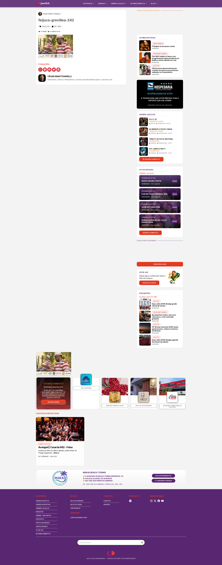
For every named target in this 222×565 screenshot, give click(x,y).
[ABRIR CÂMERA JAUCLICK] (125, 4)
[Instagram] (151, 501)
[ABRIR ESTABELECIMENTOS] (146, 4)
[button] (40, 70)
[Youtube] (162, 501)
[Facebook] (158, 501)
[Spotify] (130, 501)
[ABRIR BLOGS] (157, 4)
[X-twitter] (155, 501)
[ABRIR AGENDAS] (106, 4)
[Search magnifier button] (142, 542)
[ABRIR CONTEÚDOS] (93, 4)
